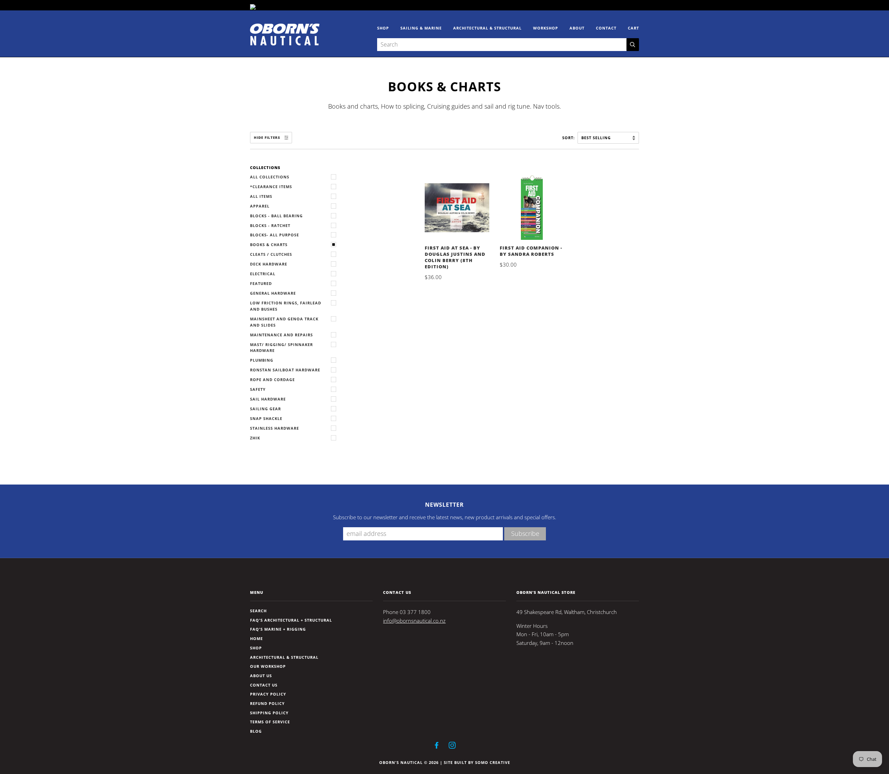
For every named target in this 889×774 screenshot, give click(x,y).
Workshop (545, 28)
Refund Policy (267, 703)
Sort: (569, 137)
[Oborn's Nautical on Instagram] (452, 746)
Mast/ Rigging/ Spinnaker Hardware (281, 347)
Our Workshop (268, 666)
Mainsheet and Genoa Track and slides (284, 322)
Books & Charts (269, 244)
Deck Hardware (268, 264)
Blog (256, 731)
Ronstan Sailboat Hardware (285, 369)
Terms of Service (270, 721)
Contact (606, 28)
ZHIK (255, 437)
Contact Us (263, 685)
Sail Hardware (268, 399)
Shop (383, 28)
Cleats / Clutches (271, 254)
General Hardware (273, 293)
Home (256, 638)
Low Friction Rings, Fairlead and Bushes (285, 306)
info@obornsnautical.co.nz (414, 620)
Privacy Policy (268, 694)
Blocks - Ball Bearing (276, 215)
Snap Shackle (266, 418)
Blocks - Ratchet (270, 225)
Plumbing (261, 360)
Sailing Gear (265, 408)
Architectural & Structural (487, 28)
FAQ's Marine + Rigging (278, 629)
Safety (258, 389)
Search (258, 610)
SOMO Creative (492, 762)
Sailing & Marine (421, 28)
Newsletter (444, 504)
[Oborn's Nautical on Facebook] (436, 746)
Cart (633, 28)
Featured (261, 283)
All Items (261, 196)
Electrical (262, 273)
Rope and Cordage (272, 379)
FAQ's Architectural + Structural (291, 620)
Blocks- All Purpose (274, 234)
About (577, 28)
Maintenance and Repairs (281, 334)
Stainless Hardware (274, 428)
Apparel (259, 206)
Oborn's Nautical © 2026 (409, 762)
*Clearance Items (271, 186)
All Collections (269, 176)
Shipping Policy (269, 712)
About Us (261, 675)
